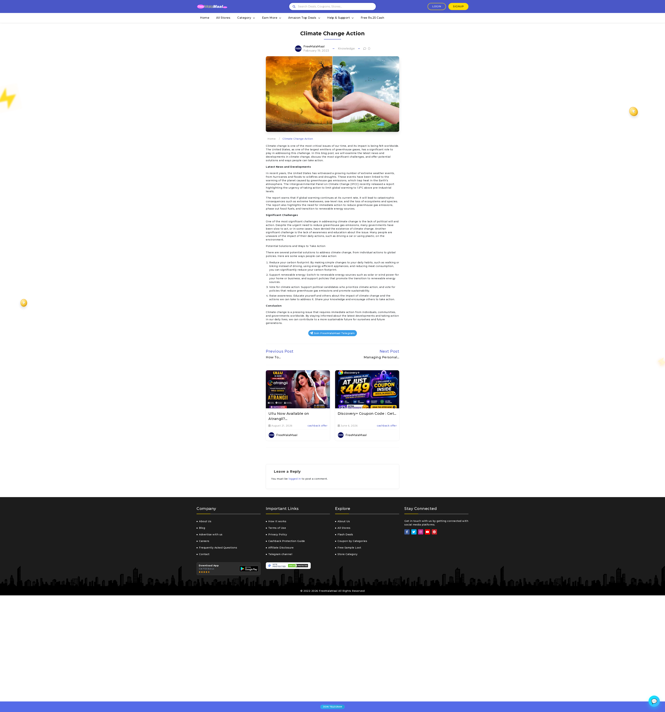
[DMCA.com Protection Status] (298, 566)
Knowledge (346, 48)
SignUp (458, 6)
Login (436, 6)
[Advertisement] (104, 654)
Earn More (269, 17)
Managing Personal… (381, 357)
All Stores (223, 17)
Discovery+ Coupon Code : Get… (367, 413)
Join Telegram (332, 706)
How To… (273, 357)
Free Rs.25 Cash (372, 17)
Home (204, 17)
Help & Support (338, 17)
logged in (295, 478)
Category (244, 17)
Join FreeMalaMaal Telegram (334, 333)
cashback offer (317, 425)
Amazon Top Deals (302, 17)
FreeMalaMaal (314, 46)
